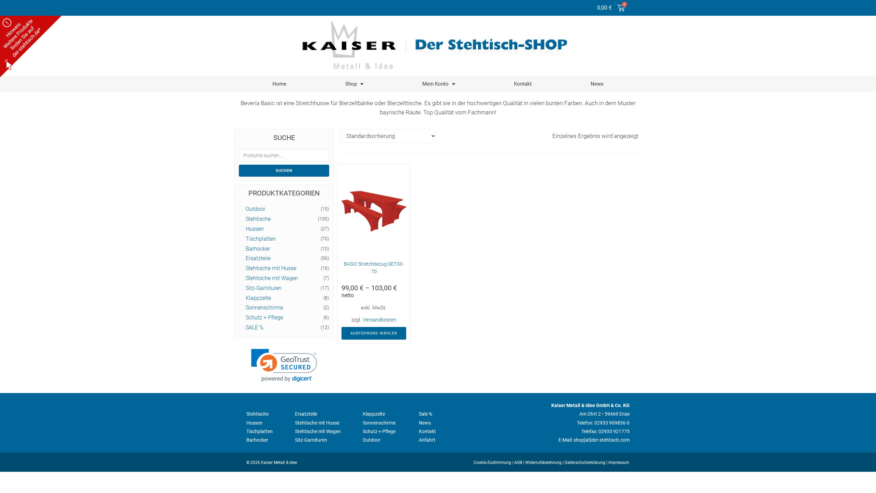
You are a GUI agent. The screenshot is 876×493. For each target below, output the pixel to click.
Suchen (284, 170)
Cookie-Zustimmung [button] (492, 462)
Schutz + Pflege (264, 318)
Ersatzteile (258, 258)
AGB (518, 462)
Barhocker (258, 249)
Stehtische (258, 219)
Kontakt (523, 84)
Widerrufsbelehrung (543, 462)
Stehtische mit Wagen (272, 278)
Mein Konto (435, 84)
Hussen (255, 229)
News (597, 84)
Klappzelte (258, 298)
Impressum (618, 462)
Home (279, 84)
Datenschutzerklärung (585, 462)
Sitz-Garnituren (264, 288)
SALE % (254, 328)
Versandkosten (379, 320)
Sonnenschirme (264, 308)
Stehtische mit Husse (271, 268)
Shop (351, 84)
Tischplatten (261, 239)
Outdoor (255, 209)
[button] (284, 365)
